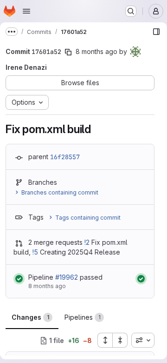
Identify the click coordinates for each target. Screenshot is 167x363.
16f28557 (65, 157)
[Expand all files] (104, 340)
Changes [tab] (30, 317)
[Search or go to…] (130, 11)
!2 (87, 242)
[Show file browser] (156, 31)
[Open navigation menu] (26, 11)
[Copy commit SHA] (68, 52)
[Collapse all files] (120, 340)
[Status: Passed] (19, 278)
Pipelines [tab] (82, 317)
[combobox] (142, 340)
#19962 (66, 277)
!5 (35, 252)
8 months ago (96, 51)
